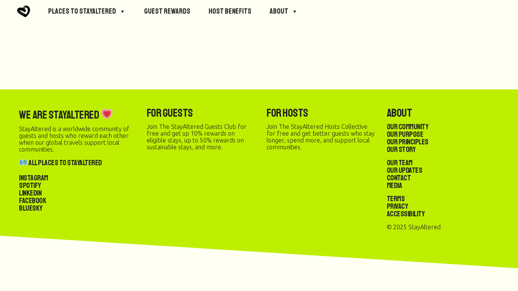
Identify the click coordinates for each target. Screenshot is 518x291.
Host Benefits (230, 11)
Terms (396, 198)
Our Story (401, 149)
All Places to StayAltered (65, 162)
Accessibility (406, 214)
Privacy (397, 206)
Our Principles (408, 142)
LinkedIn (30, 193)
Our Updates (404, 170)
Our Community (408, 126)
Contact (399, 178)
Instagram (33, 178)
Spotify (30, 185)
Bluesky (30, 208)
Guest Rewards (167, 11)
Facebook (32, 200)
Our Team (400, 162)
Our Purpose (405, 134)
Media (394, 185)
